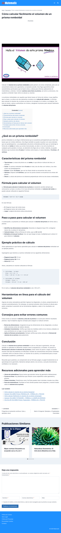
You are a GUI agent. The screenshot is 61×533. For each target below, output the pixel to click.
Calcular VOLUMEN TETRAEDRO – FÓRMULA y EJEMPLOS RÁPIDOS (24, 398)
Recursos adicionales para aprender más (15, 128)
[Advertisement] (30, 32)
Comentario (6, 475)
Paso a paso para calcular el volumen (14, 119)
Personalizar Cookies (7, 521)
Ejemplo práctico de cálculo (11, 121)
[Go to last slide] (4, 442)
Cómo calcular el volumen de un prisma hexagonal (19, 392)
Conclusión (6, 127)
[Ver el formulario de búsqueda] (58, 3)
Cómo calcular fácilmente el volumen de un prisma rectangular (23, 396)
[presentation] (15, 436)
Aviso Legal (5, 517)
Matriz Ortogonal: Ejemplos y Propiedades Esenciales (46, 411)
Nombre (5, 498)
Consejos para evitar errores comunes (14, 125)
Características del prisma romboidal (14, 115)
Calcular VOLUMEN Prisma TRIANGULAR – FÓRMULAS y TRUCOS (24, 394)
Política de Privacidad (7, 519)
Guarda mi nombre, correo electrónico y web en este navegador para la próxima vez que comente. (30, 502)
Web (43, 498)
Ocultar (20, 110)
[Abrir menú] (54, 3)
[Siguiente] (57, 442)
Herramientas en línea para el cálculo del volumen (17, 123)
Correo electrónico (28, 498)
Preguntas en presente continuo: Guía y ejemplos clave (13, 411)
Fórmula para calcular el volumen (12, 117)
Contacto (4, 523)
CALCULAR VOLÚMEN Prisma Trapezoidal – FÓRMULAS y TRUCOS (24, 400)
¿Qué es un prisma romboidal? (12, 113)
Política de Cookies (7, 514)
